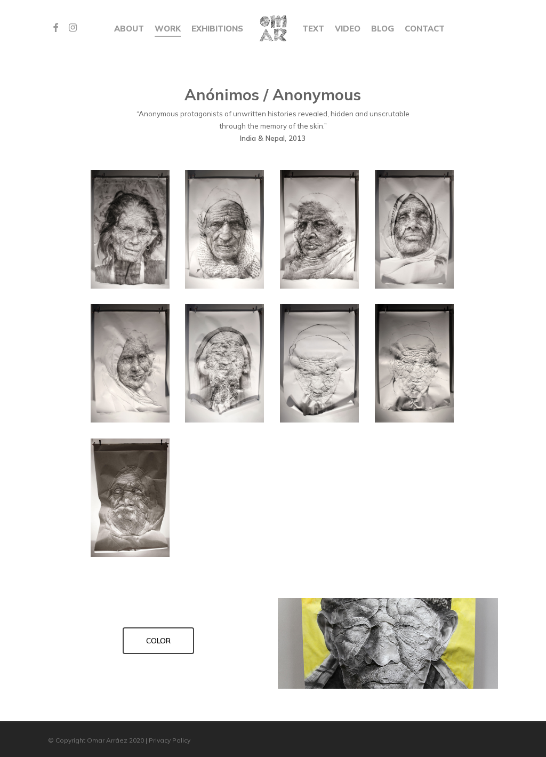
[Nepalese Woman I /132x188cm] (225, 364)
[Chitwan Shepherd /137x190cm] (225, 230)
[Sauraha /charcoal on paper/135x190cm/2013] (130, 230)
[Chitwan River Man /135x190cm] (414, 364)
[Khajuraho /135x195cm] (414, 230)
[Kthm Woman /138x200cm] (319, 364)
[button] (158, 640)
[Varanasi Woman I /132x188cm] (130, 364)
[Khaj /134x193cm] (130, 498)
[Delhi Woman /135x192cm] (319, 230)
